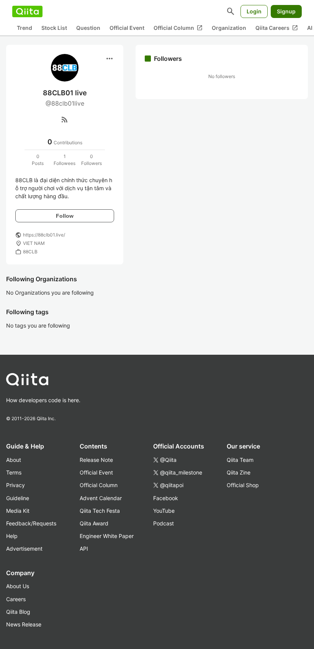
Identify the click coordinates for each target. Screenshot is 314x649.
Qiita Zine (238, 472)
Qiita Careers (276, 28)
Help (12, 536)
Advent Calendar (101, 498)
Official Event (127, 27)
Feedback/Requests (31, 523)
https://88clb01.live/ (44, 235)
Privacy (15, 485)
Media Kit (17, 510)
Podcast (163, 523)
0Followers (91, 159)
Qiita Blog (18, 611)
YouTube (164, 510)
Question (88, 27)
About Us (17, 586)
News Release (23, 624)
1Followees (64, 159)
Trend (24, 27)
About (13, 460)
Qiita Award (94, 523)
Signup (286, 11)
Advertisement (24, 548)
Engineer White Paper (107, 536)
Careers (16, 599)
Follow (65, 216)
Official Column (178, 28)
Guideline (17, 498)
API (84, 548)
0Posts (38, 159)
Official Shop (243, 485)
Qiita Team (240, 460)
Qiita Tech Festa (100, 510)
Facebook (165, 498)
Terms (13, 472)
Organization (229, 27)
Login (254, 11)
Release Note (96, 460)
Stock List (54, 27)
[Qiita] (27, 11)
